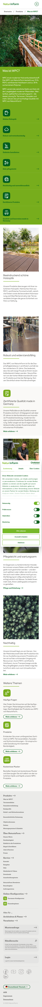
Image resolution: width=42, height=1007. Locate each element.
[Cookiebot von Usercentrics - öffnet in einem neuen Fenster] (31, 463)
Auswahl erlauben (21, 537)
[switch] (37, 509)
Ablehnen (21, 543)
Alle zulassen (21, 531)
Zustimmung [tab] (7, 468)
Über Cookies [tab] (34, 468)
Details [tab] (21, 468)
